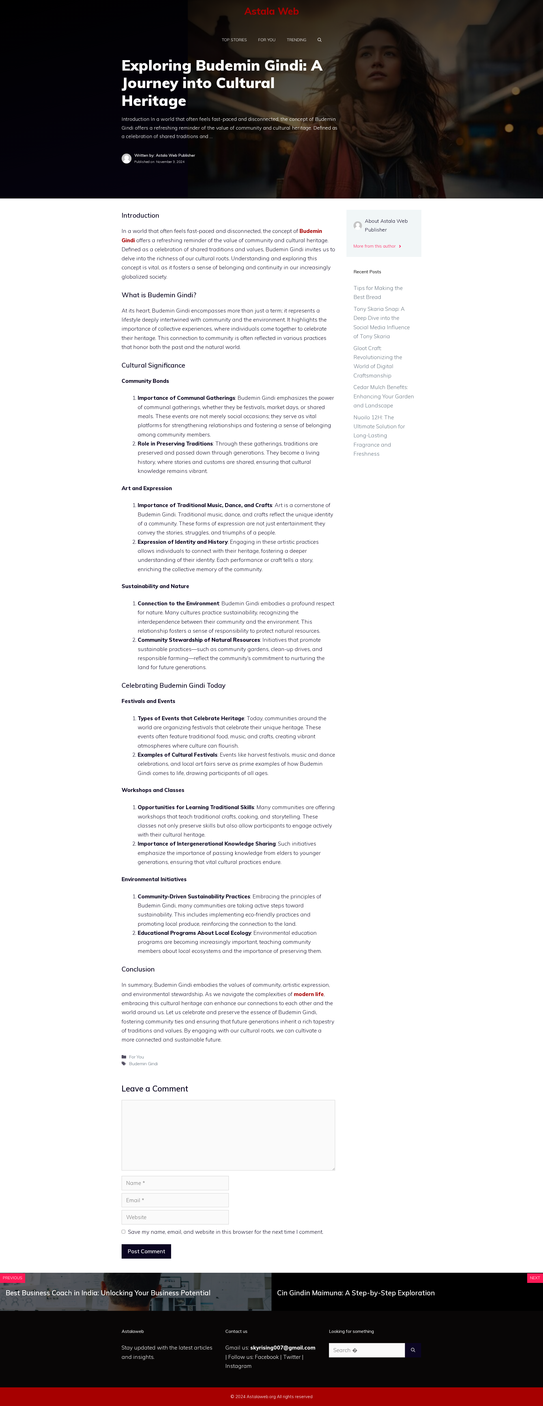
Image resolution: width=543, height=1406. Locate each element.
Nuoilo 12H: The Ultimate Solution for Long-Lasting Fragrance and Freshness (379, 435)
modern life (309, 994)
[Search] (413, 1350)
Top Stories (234, 39)
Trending (296, 39)
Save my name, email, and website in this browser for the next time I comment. (225, 1231)
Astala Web (271, 11)
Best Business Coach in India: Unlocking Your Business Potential (108, 1293)
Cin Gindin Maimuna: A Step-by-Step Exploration (356, 1293)
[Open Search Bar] (319, 39)
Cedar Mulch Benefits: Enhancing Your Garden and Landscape (384, 396)
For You (266, 39)
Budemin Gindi (143, 1063)
